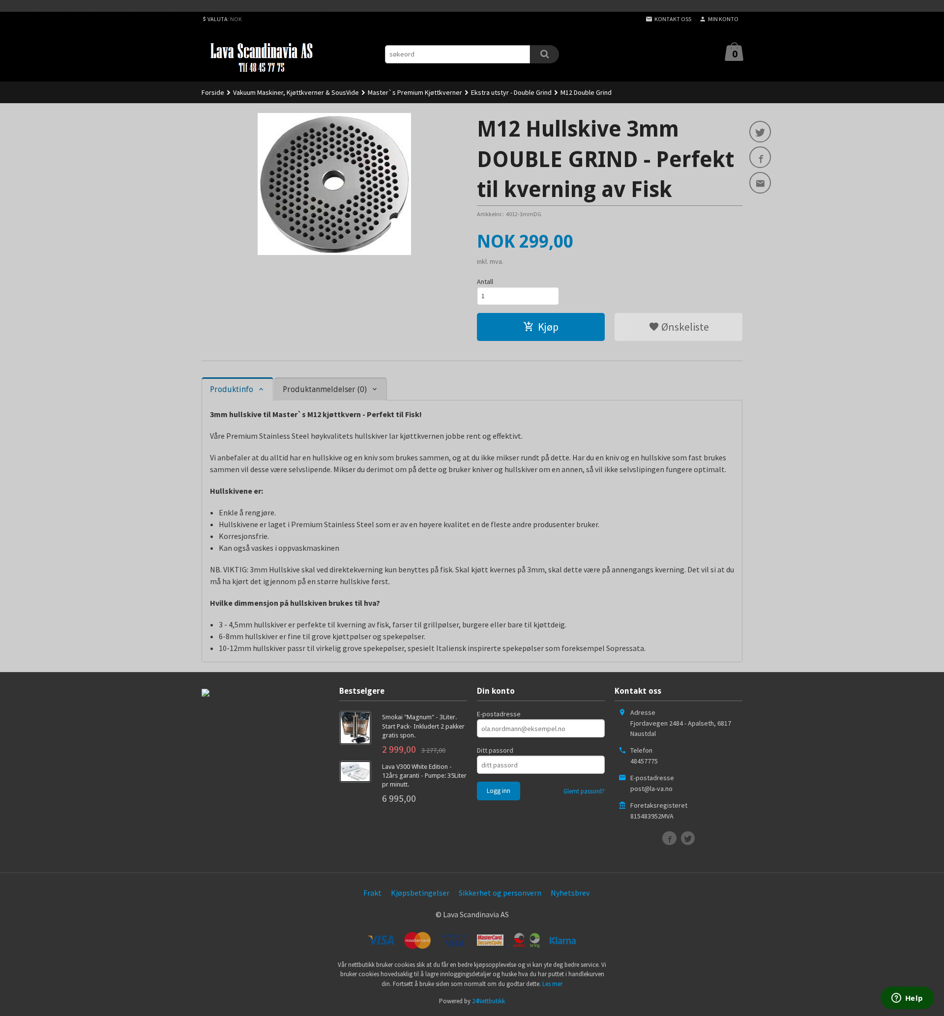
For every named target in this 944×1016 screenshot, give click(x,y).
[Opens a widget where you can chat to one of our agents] (907, 999)
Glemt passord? (584, 791)
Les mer (552, 984)
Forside (213, 92)
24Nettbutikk (488, 1001)
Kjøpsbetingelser (420, 893)
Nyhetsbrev (570, 893)
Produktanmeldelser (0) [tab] (325, 389)
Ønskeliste (684, 327)
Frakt (372, 893)
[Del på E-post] (760, 183)
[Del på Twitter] (760, 131)
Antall (485, 281)
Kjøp (548, 327)
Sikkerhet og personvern (500, 893)
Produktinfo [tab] (231, 389)
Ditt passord (495, 750)
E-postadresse (499, 713)
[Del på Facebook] (760, 157)
